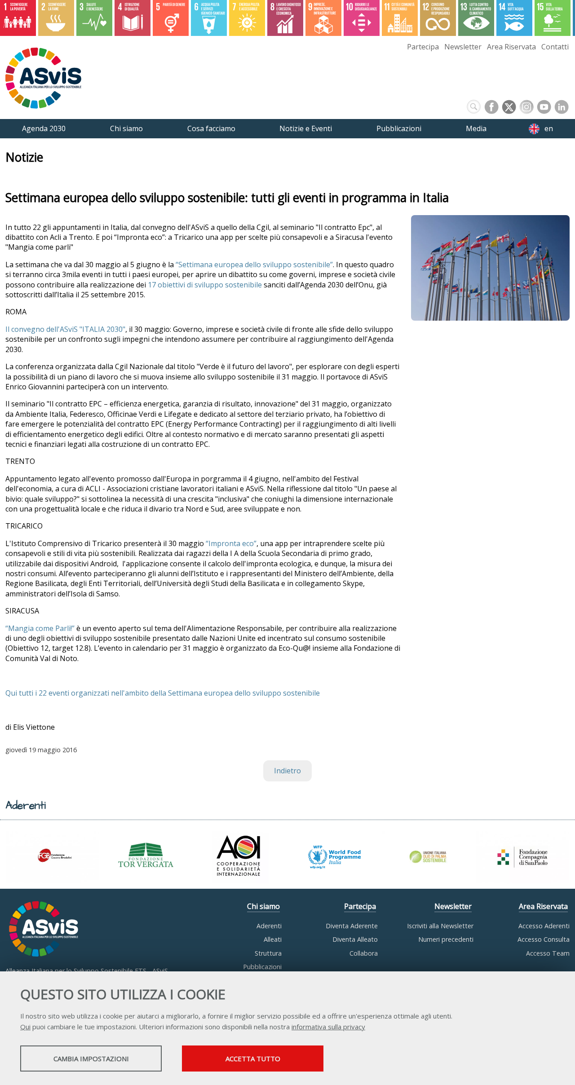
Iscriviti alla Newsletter (440, 926)
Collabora (363, 953)
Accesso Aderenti (544, 926)
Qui (25, 1026)
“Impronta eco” (231, 543)
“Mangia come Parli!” (40, 628)
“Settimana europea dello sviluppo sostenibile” (254, 264)
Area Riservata (511, 47)
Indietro (287, 771)
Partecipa (423, 47)
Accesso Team (548, 953)
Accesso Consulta (544, 939)
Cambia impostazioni (91, 1058)
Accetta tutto (253, 1058)
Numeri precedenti (445, 939)
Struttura (268, 953)
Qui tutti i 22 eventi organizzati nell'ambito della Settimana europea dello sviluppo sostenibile (162, 693)
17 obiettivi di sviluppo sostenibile (205, 285)
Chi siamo (263, 906)
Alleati (273, 939)
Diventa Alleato (355, 939)
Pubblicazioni (262, 966)
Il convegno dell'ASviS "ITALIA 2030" (65, 329)
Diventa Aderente (352, 926)
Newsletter (463, 47)
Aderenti (269, 926)
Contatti (555, 47)
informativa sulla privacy (328, 1026)
